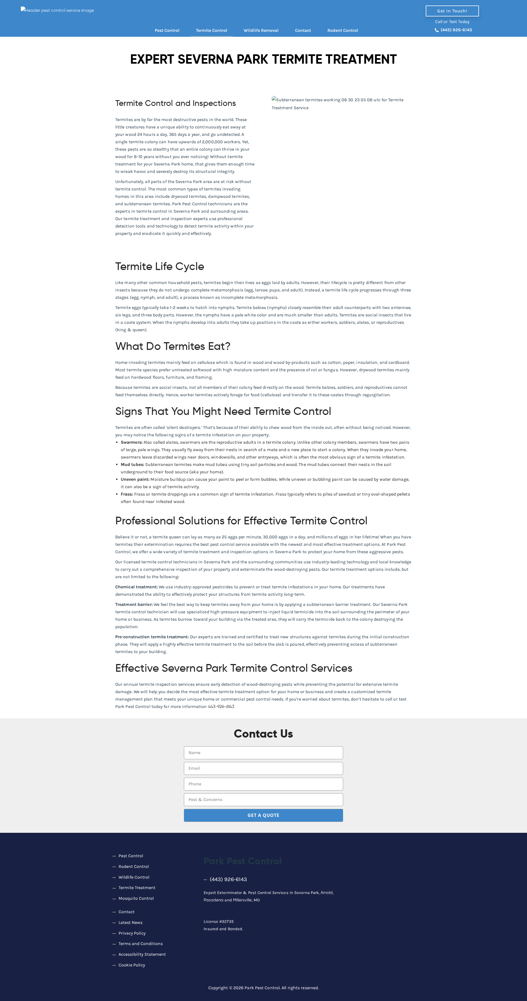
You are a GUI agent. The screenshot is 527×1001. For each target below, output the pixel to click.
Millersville (242, 900)
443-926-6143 (221, 706)
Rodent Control (342, 30)
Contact (303, 30)
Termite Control (211, 30)
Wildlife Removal (261, 30)
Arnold (327, 892)
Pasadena (213, 900)
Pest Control (167, 30)
